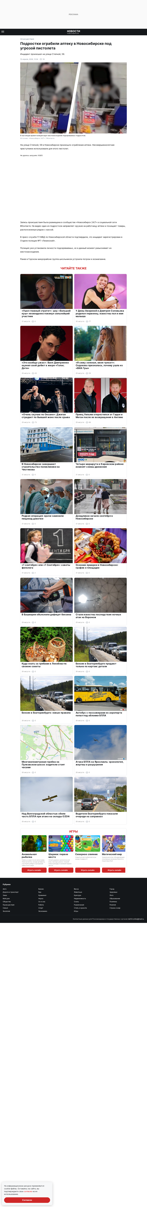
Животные (78, 892)
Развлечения (79, 905)
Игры (73, 831)
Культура (77, 895)
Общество (7, 902)
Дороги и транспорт (10, 892)
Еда (39, 892)
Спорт (40, 908)
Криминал (42, 895)
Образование (115, 898)
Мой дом (6, 898)
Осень (76, 902)
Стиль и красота (80, 908)
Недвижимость (80, 898)
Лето (111, 895)
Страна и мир (115, 908)
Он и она (41, 902)
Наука (40, 898)
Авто (4, 889)
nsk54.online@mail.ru (136, 919)
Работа (41, 905)
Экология (6, 911)
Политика (113, 902)
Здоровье (113, 892)
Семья (5, 908)
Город (112, 889)
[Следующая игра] (124, 843)
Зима (5, 895)
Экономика (42, 911)
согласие (28, 1191)
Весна (76, 889)
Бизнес (41, 889)
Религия (113, 905)
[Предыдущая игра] (23, 843)
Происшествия (27, 39)
